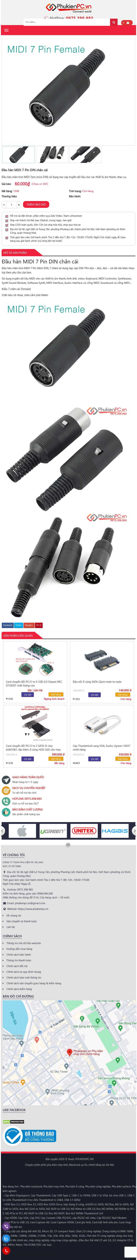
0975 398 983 (79, 18)
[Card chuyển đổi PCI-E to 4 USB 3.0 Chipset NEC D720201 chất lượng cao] (35, 659)
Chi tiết (27, 694)
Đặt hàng (56, 694)
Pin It (38, 625)
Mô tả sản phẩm (15, 252)
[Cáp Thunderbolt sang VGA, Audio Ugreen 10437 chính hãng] (102, 723)
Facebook (7, 625)
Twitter (19, 625)
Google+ (29, 625)
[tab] (15, 252)
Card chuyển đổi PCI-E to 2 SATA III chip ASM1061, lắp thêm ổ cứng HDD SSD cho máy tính (33, 747)
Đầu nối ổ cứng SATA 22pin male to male (97, 681)
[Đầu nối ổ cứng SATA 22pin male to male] (102, 659)
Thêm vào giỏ (36, 204)
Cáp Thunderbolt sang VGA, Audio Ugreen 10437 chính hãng (101, 747)
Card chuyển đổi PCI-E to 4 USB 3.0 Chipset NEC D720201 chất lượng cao (34, 683)
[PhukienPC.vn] (68, 7)
